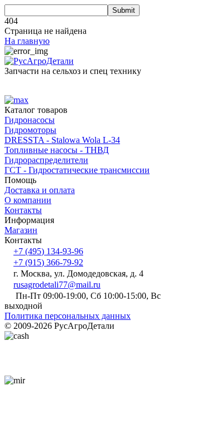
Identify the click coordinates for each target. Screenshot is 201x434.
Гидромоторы (30, 130)
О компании (27, 200)
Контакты (23, 210)
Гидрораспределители (46, 160)
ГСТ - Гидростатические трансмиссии (77, 170)
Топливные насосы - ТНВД (56, 150)
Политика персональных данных (67, 315)
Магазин (20, 230)
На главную (27, 41)
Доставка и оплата (39, 190)
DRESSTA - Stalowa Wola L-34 (62, 140)
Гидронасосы (29, 120)
